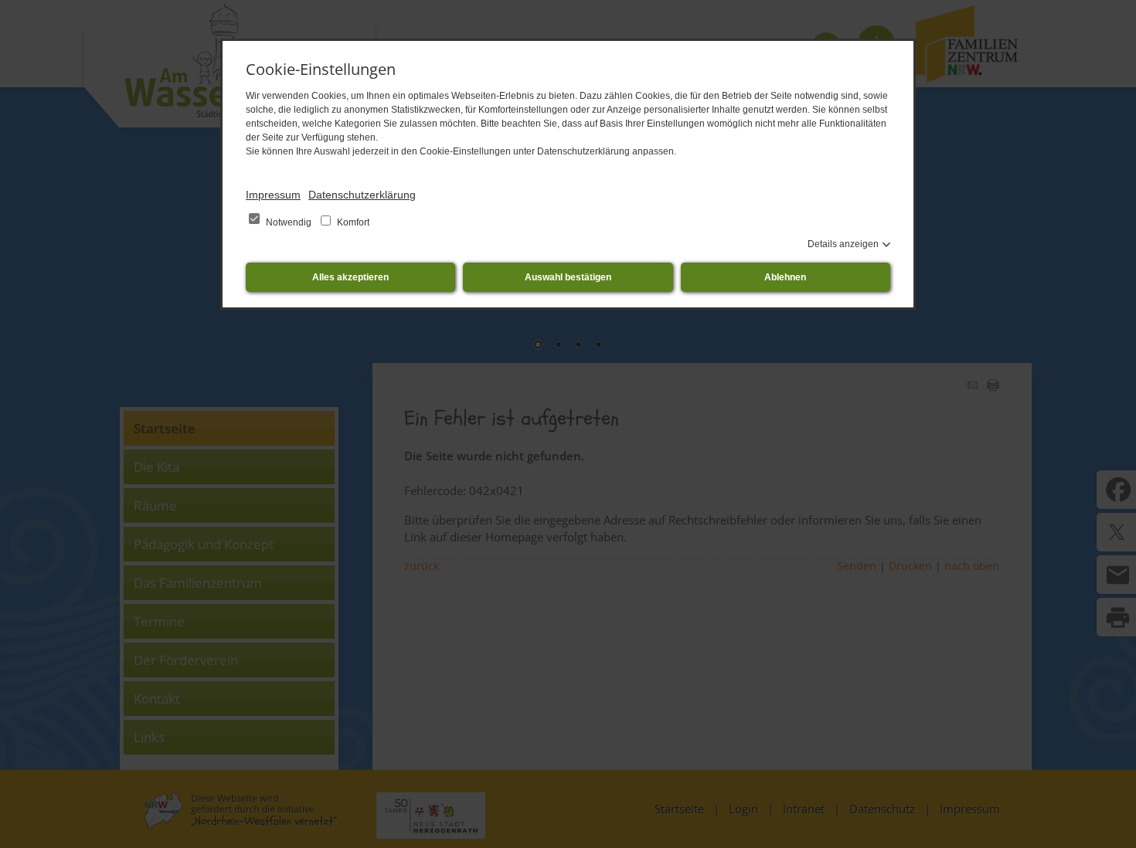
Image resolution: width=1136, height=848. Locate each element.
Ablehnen (785, 277)
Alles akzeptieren (350, 277)
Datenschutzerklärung (362, 194)
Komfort (352, 222)
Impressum (273, 194)
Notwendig (289, 222)
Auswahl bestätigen (568, 277)
